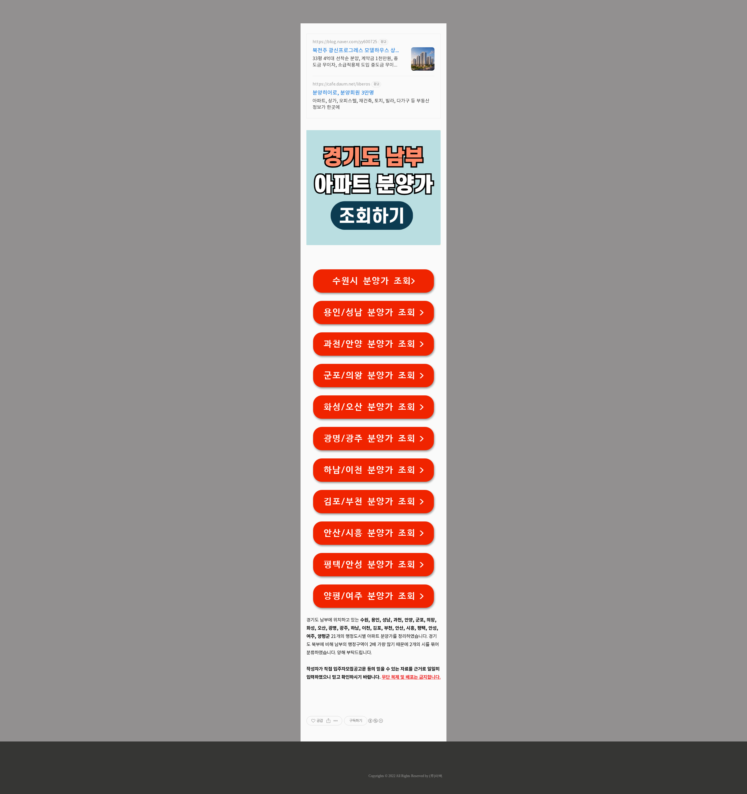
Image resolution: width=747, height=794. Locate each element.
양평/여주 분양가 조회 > (373, 596)
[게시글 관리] (335, 720)
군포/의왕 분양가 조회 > (373, 375)
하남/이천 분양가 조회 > (373, 470)
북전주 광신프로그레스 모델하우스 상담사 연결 (354, 51)
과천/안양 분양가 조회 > (373, 344)
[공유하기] (328, 720)
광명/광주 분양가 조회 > (373, 438)
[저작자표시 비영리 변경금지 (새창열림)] (375, 720)
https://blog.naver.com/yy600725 (345, 42)
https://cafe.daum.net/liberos (341, 84)
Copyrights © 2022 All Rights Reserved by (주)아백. (406, 776)
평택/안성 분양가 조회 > (373, 564)
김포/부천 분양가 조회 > (373, 501)
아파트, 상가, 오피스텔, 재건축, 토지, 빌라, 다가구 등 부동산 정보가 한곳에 (371, 104)
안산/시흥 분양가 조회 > (373, 533)
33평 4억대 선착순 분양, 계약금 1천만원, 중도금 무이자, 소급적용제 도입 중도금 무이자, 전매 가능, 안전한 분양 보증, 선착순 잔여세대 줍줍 (356, 62)
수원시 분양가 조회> (373, 281)
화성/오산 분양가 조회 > (373, 407)
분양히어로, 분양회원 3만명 (343, 93)
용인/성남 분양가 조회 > (373, 312)
